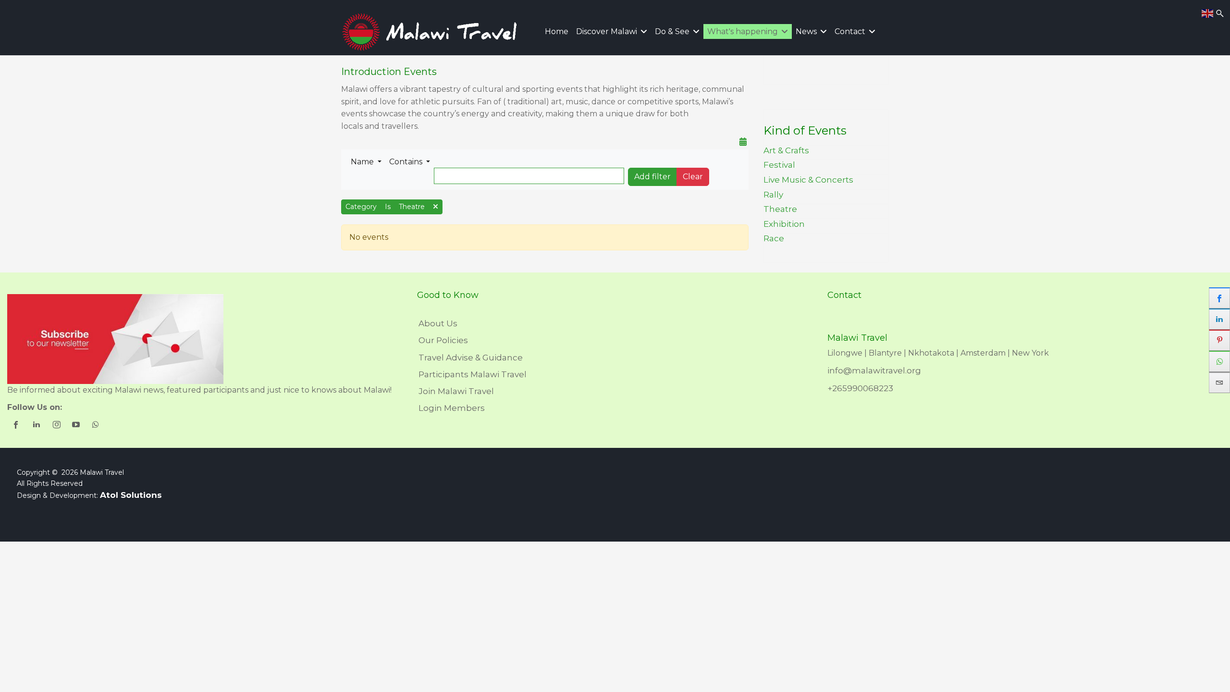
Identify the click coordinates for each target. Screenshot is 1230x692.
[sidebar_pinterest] (1219, 340)
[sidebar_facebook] (1219, 298)
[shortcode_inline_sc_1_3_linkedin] (37, 425)
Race (773, 238)
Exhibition (784, 224)
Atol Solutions (131, 495)
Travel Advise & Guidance (470, 357)
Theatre (780, 209)
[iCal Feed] (743, 142)
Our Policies (443, 340)
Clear (693, 176)
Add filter (652, 176)
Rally (773, 194)
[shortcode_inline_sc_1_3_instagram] (57, 425)
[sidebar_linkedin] (1219, 319)
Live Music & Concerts (808, 180)
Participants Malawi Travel (472, 374)
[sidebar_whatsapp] (1219, 361)
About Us (437, 323)
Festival (779, 165)
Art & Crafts (786, 150)
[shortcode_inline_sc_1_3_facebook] (17, 425)
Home (556, 31)
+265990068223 (860, 388)
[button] (366, 162)
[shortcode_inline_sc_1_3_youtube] (76, 425)
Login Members (451, 408)
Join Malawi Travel (456, 391)
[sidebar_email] (1219, 382)
